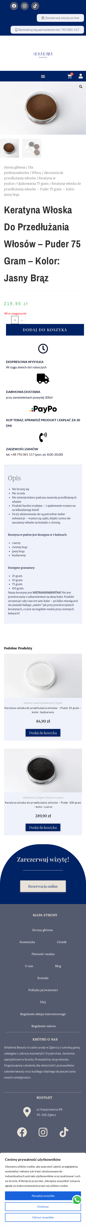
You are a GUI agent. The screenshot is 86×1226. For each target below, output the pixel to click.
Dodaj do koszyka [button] (43, 732)
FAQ (43, 1002)
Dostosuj (43, 1206)
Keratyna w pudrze (32, 702)
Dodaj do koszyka (45, 329)
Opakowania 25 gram (52, 702)
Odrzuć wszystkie (43, 1217)
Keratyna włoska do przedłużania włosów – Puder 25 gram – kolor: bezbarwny (43, 710)
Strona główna (14, 167)
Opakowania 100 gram (34, 797)
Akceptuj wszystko (43, 1195)
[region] (43, 1189)
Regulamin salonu (43, 1026)
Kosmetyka (27, 942)
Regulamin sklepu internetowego (43, 1014)
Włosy (36, 173)
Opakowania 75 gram (33, 183)
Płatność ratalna (43, 954)
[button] (43, 76)
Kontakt (43, 978)
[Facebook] (14, 6)
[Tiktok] (35, 6)
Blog (58, 966)
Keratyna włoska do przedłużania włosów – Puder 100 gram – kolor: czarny (43, 804)
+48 (22, 454)
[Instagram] (25, 6)
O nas (29, 966)
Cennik (62, 942)
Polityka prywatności (43, 990)
